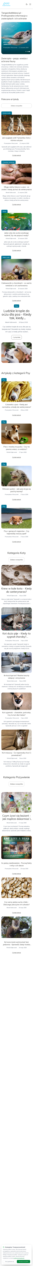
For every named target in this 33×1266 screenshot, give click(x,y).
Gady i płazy (9, 36)
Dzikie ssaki (6, 113)
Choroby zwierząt (8, 162)
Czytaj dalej (16, 337)
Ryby (4, 211)
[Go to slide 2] (27, 51)
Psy (16, 306)
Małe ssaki (6, 257)
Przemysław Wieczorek (10, 47)
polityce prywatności (19, 1258)
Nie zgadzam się (9, 1261)
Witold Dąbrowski (11, 238)
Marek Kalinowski (11, 192)
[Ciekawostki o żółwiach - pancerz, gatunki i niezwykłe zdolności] (16, 38)
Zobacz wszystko (16, 106)
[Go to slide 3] (29, 51)
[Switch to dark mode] (26, 4)
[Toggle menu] (30, 4)
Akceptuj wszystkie (23, 1261)
